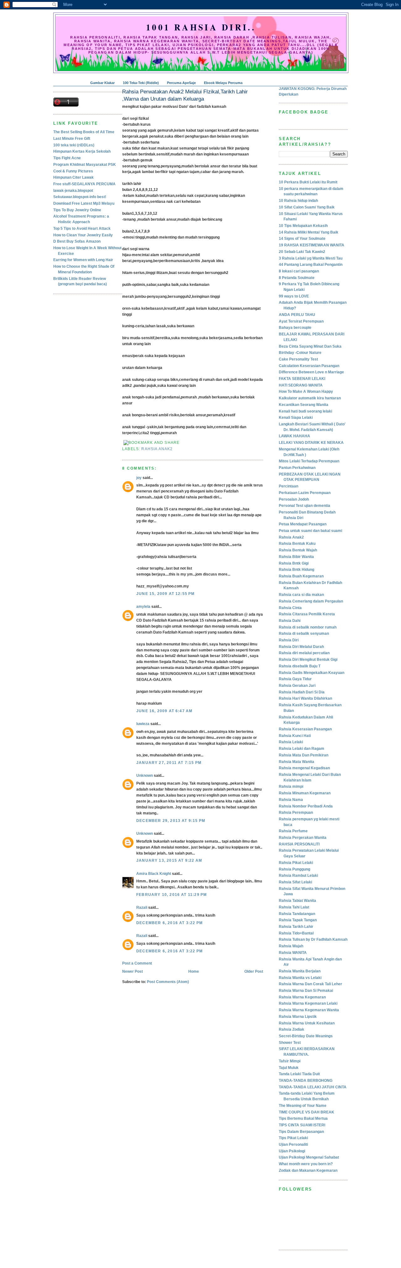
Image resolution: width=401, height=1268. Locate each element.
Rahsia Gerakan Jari (297, 685)
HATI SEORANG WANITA (301, 385)
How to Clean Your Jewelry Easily (83, 235)
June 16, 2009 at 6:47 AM (164, 711)
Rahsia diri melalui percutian (304, 653)
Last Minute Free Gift (71, 138)
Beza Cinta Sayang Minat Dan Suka (310, 346)
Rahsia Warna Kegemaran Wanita (309, 1010)
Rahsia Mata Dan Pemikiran (303, 755)
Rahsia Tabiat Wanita (297, 900)
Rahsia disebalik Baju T (299, 666)
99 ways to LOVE (294, 296)
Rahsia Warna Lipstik (298, 1016)
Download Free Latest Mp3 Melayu (83, 203)
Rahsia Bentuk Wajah (298, 550)
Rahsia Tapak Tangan (298, 920)
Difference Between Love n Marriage (311, 372)
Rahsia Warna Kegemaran (302, 997)
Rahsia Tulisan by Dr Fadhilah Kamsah (313, 939)
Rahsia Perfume (293, 831)
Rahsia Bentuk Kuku (297, 543)
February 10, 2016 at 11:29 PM (171, 894)
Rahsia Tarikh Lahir (296, 926)
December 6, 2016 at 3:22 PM (169, 923)
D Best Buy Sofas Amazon (77, 241)
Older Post (253, 971)
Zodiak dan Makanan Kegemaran (308, 1170)
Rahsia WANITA (293, 952)
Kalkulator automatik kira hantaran (310, 398)
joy (139, 478)
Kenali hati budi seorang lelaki (305, 411)
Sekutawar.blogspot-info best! (79, 197)
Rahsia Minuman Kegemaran (305, 793)
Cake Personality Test (298, 359)
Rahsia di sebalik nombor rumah (307, 627)
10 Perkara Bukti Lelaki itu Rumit (308, 182)
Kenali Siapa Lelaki (296, 417)
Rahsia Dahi (289, 620)
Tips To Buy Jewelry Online (77, 210)
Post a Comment (137, 963)
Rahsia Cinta (290, 608)
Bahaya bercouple (295, 327)
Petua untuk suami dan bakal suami (310, 531)
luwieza (142, 724)
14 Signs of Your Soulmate (302, 238)
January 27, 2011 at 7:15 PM (168, 762)
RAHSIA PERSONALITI (299, 844)
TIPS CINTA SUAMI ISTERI (302, 1125)
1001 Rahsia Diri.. (201, 27)
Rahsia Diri (289, 640)
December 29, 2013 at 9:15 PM (170, 820)
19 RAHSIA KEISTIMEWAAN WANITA (311, 245)
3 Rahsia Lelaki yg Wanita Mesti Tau (310, 258)
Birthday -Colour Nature (300, 352)
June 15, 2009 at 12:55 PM (165, 594)
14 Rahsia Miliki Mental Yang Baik (308, 232)
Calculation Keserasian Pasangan (309, 366)
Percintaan (288, 486)
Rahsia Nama (291, 799)
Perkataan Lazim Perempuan (305, 493)
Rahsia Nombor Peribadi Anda (306, 806)
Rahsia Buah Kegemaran (301, 576)
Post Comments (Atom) (168, 982)
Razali (141, 907)
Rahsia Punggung (294, 869)
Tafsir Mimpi (289, 1061)
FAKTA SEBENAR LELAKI (302, 378)
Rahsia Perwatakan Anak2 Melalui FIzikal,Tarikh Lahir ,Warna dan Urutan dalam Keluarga (185, 95)
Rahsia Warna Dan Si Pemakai (306, 990)
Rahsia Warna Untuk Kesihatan (307, 1023)
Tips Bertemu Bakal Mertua (303, 1118)
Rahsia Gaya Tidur (295, 679)
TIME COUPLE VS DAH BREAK (306, 1112)
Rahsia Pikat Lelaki (296, 862)
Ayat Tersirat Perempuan (301, 321)
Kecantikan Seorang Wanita (303, 404)
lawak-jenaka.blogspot (73, 190)
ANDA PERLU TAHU (297, 315)
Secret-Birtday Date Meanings (306, 1036)
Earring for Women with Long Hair (83, 260)
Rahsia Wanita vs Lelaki (300, 978)
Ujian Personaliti (293, 1144)
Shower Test (290, 1042)
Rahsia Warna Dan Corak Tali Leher (310, 984)
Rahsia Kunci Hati (295, 736)
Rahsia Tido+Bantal (296, 933)
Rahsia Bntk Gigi (294, 563)
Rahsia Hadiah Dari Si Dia (302, 692)
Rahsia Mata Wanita (296, 762)
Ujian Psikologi (292, 1151)
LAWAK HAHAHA (294, 436)
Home (193, 971)
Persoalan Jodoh (294, 499)
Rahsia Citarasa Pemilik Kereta (307, 614)
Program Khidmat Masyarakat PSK (84, 164)
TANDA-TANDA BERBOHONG (305, 1080)
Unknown (144, 775)
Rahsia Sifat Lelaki (295, 882)
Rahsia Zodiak (291, 1029)
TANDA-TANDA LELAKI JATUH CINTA (312, 1087)
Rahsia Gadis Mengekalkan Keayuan (311, 673)
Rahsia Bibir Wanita (296, 557)
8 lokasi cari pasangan (299, 271)
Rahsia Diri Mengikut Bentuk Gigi (308, 659)
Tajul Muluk (289, 1067)
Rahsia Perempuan (296, 812)
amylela (143, 606)
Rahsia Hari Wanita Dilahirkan (305, 698)
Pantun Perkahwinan (297, 468)
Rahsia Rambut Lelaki (298, 875)
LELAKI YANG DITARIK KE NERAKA (311, 442)
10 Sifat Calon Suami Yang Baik (307, 207)
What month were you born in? (306, 1164)
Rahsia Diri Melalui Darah (301, 647)
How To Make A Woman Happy (306, 391)
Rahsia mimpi (291, 786)
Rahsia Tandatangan (297, 914)
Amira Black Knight (153, 873)
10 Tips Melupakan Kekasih (303, 226)
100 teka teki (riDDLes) (73, 145)
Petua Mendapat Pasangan (302, 524)
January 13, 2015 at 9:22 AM (169, 860)
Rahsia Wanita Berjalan (299, 971)
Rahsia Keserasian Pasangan (305, 729)
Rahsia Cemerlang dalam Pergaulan (311, 601)
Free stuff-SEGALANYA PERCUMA (84, 184)
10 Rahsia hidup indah (298, 200)
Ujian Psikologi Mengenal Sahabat (309, 1157)
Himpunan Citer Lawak (73, 177)
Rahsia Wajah (291, 946)
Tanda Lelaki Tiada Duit (299, 1074)
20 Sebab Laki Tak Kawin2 (302, 252)
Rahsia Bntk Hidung (296, 569)
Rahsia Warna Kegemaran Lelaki (308, 1003)
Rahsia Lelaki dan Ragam (301, 748)
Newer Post (132, 971)
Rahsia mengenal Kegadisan (304, 768)
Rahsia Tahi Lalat (294, 907)
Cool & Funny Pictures (73, 171)
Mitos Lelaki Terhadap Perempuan (309, 461)
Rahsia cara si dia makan (301, 594)
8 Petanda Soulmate (297, 278)
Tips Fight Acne (67, 158)
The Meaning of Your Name (302, 1105)
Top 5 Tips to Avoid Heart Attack (82, 228)
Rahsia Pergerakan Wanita (302, 837)
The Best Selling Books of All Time (83, 132)
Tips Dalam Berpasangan (301, 1131)
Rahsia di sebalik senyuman (304, 633)
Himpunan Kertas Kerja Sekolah (82, 151)
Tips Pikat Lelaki (293, 1138)
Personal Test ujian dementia (304, 505)
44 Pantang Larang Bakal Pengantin (310, 264)
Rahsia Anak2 (157, 449)
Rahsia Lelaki (291, 742)
